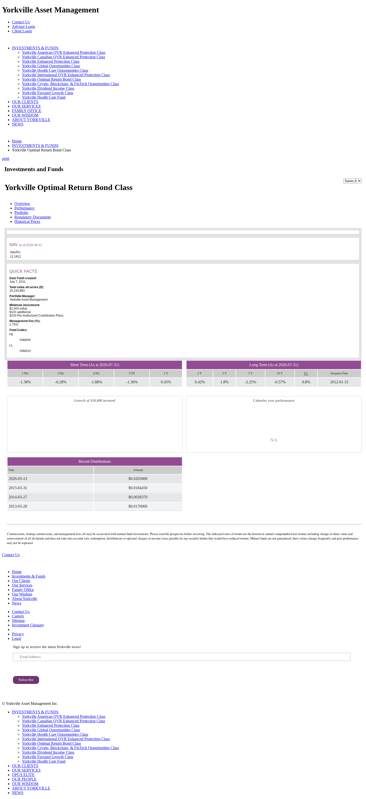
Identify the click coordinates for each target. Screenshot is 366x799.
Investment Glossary (28, 625)
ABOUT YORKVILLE (31, 120)
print (5, 158)
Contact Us (21, 22)
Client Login (22, 31)
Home (17, 141)
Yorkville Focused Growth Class (47, 93)
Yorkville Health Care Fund (43, 97)
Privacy (18, 634)
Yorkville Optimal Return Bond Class (51, 79)
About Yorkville (24, 599)
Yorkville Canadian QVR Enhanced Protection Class (63, 57)
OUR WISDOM (25, 115)
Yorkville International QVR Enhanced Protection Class (66, 75)
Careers (18, 616)
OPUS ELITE (23, 775)
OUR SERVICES (26, 106)
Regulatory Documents (32, 217)
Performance (24, 208)
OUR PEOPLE (24, 779)
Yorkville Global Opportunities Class (51, 66)
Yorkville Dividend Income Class (48, 88)
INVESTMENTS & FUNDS (35, 48)
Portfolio (21, 212)
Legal (16, 638)
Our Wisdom (22, 594)
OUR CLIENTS (25, 102)
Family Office (23, 590)
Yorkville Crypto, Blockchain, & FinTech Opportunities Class (70, 84)
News (16, 603)
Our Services (22, 585)
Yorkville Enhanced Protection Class (50, 61)
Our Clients (21, 581)
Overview (22, 203)
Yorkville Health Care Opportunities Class (55, 70)
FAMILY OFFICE (26, 111)
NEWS (17, 124)
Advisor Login (23, 26)
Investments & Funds (28, 576)
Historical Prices (27, 221)
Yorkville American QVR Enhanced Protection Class (63, 52)
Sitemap (18, 620)
